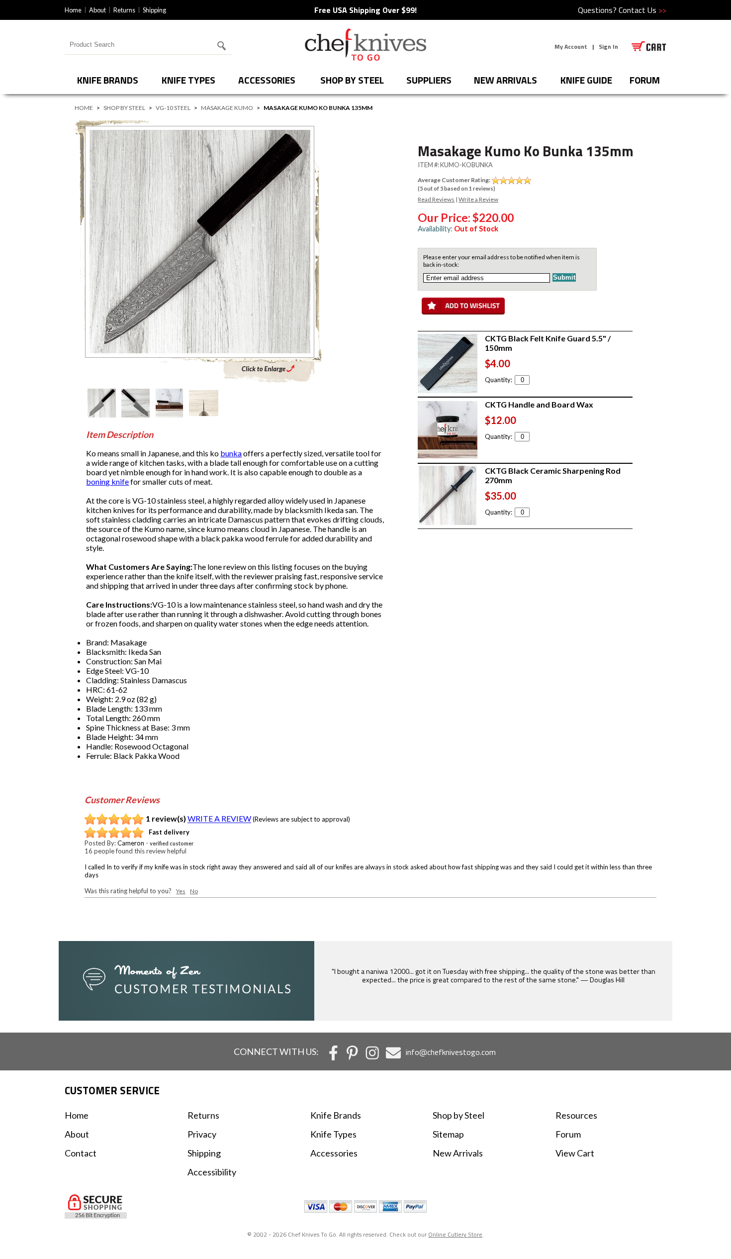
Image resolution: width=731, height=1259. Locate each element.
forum (645, 80)
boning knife (107, 481)
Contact (80, 1153)
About (97, 10)
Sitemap (448, 1134)
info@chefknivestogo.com (451, 1052)
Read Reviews (436, 199)
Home (73, 10)
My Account (570, 46)
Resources (576, 1115)
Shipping (154, 10)
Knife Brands (107, 80)
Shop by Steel (352, 80)
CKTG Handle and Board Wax (539, 404)
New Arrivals (505, 80)
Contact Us (642, 10)
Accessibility (211, 1171)
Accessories (266, 80)
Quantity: (498, 380)
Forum (568, 1134)
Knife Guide (586, 80)
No (194, 891)
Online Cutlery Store (455, 1234)
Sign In (608, 46)
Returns (124, 10)
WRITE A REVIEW (219, 819)
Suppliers (429, 80)
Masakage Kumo (227, 107)
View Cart (574, 1153)
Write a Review (478, 199)
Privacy (201, 1134)
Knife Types (188, 80)
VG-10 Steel (173, 107)
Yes (180, 891)
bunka (231, 453)
